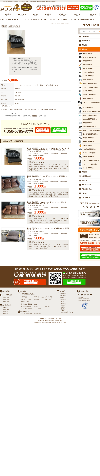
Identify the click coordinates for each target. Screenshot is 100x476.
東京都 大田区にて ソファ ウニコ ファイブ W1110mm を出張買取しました (48, 229)
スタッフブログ (86, 184)
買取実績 (84, 49)
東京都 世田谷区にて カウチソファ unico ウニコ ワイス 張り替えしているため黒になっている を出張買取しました (48, 149)
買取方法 (84, 172)
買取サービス (86, 40)
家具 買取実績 (64, 153)
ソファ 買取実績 (54, 153)
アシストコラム (86, 189)
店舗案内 (62, 291)
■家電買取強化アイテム (28, 294)
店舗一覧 (84, 180)
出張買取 (35, 155)
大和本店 (41, 155)
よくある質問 (86, 197)
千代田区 (35, 183)
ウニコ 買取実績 (44, 153)
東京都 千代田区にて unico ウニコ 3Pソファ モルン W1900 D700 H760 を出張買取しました (46, 203)
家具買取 (34, 115)
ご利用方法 (85, 36)
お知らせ (84, 193)
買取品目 (84, 45)
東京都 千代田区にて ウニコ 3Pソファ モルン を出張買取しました (48, 177)
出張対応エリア (86, 176)
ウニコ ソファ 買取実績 (33, 153)
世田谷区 (29, 155)
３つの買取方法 (7, 295)
